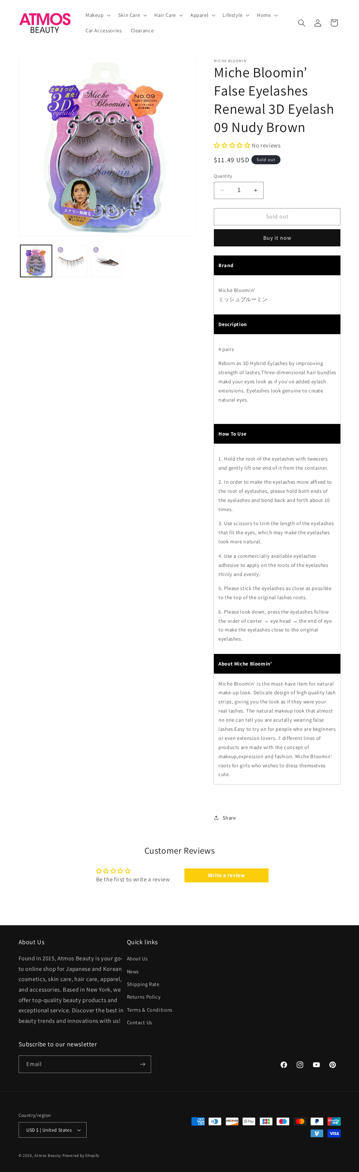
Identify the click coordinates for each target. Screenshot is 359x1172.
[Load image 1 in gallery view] (36, 261)
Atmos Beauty (47, 1155)
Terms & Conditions (149, 1009)
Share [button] (229, 817)
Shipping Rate (143, 984)
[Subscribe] (142, 1064)
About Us (137, 958)
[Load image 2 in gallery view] (72, 261)
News (133, 971)
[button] (97, 15)
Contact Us (139, 1022)
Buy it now (277, 237)
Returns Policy (144, 996)
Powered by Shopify (80, 1155)
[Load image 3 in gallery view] (107, 261)
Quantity (223, 176)
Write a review (226, 875)
